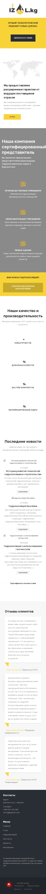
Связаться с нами (23, 38)
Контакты (7, 839)
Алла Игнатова (12, 780)
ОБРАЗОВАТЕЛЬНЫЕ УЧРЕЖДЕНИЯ (23, 219)
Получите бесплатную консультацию (23, 287)
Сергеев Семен (13, 670)
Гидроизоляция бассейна (23, 506)
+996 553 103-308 (10, 809)
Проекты (7, 843)
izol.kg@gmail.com (11, 812)
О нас (5, 830)
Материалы (8, 847)
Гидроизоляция (10, 834)
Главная (6, 826)
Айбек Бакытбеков (14, 730)
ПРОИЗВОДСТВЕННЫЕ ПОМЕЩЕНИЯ (23, 191)
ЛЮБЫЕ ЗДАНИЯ (23, 250)
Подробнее (23, 492)
